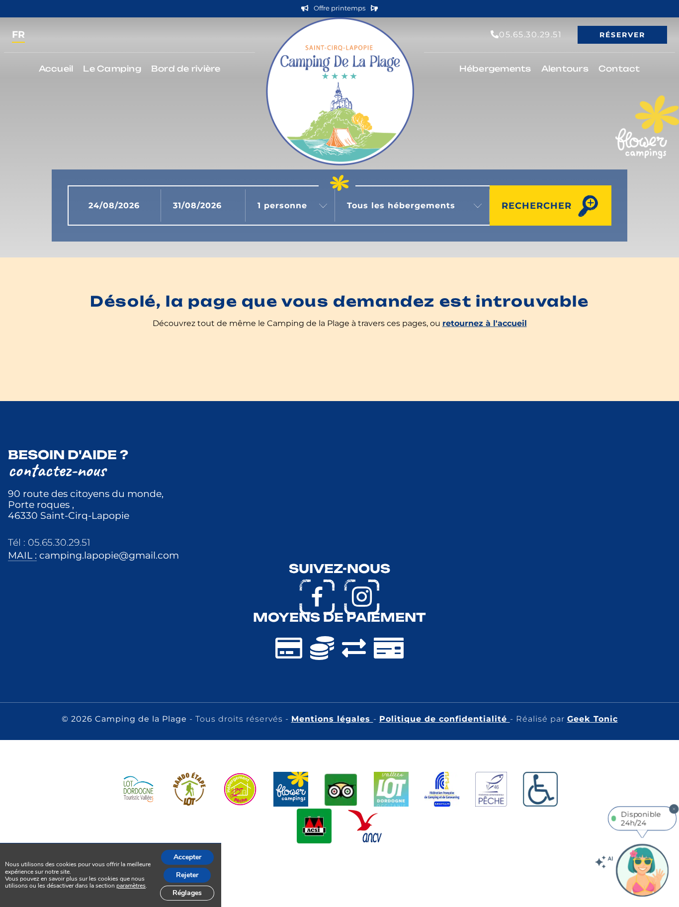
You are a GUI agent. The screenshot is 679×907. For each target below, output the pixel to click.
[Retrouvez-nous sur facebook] (317, 596)
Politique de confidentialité (444, 719)
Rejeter (187, 875)
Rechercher (537, 205)
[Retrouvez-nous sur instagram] (361, 596)
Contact (619, 69)
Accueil (56, 69)
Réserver (622, 34)
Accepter (187, 857)
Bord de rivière (186, 69)
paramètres (131, 885)
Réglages (187, 893)
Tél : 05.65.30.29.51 (49, 542)
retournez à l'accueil (484, 323)
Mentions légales (332, 719)
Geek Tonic (592, 719)
